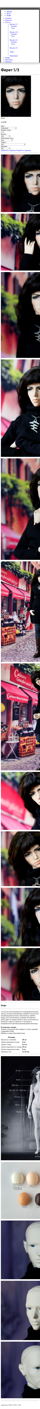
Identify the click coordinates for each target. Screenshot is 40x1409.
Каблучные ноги (7, 138)
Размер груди (6, 130)
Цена (3, 118)
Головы (13, 26)
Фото (9, 13)
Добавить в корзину (8, 150)
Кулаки (3, 134)
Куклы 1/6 (13, 48)
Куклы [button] (7, 22)
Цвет (3, 126)
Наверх (9, 11)
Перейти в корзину (23, 150)
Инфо (7, 58)
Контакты (9, 60)
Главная (8, 18)
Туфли (3, 142)
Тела (12, 28)
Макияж (4, 146)
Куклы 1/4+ (14, 32)
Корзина (8, 62)
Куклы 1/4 (13, 40)
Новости (8, 20)
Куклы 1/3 (13, 24)
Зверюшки (14, 56)
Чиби (12, 52)
